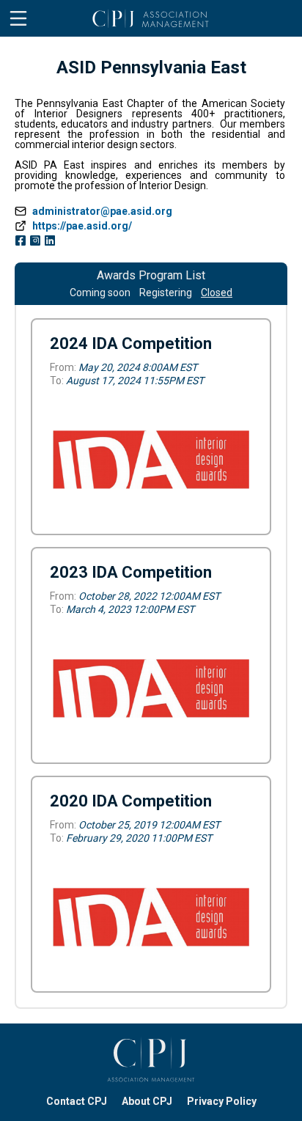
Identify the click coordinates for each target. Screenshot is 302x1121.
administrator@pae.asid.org (102, 211)
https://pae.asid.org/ (82, 226)
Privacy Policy (222, 1101)
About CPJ (147, 1101)
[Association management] (151, 1059)
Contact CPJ (76, 1101)
